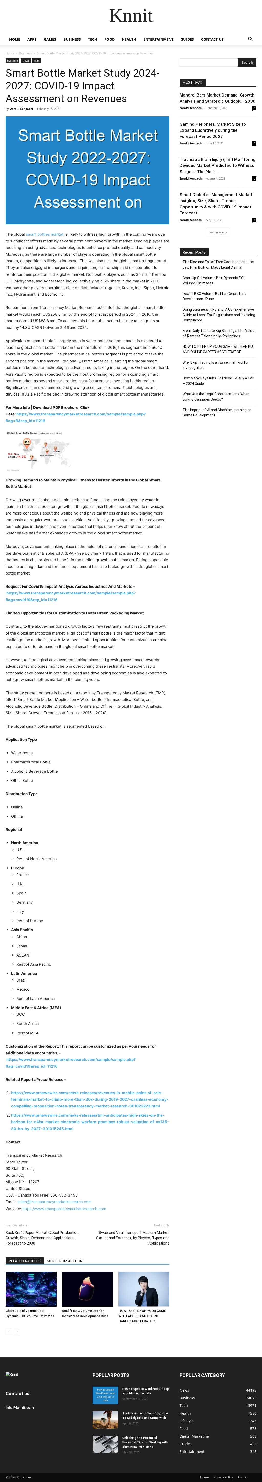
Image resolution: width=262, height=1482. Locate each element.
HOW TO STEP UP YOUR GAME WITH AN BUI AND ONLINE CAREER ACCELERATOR (142, 1316)
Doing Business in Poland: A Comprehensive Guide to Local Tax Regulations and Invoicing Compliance (219, 314)
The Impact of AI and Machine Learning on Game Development (217, 412)
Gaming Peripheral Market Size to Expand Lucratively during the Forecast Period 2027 (213, 130)
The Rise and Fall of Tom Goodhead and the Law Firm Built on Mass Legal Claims (218, 264)
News (25, 60)
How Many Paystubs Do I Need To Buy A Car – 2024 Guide (218, 381)
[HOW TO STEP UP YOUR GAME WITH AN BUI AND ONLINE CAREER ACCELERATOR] (143, 1289)
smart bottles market (44, 234)
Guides (187, 39)
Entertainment (158, 39)
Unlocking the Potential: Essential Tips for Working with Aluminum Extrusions (145, 1442)
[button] (250, 39)
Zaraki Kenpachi (21, 109)
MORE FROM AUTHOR (64, 1261)
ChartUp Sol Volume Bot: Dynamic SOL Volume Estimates (214, 280)
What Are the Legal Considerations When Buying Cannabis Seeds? (216, 396)
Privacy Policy (223, 1477)
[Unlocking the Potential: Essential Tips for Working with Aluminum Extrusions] (105, 1444)
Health (129, 39)
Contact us (212, 39)
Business (72, 39)
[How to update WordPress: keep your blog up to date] (105, 1395)
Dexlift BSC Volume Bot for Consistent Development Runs (214, 296)
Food (109, 39)
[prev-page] (9, 1331)
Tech (92, 39)
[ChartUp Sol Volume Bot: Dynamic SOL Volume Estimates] (31, 1289)
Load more (216, 232)
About (242, 1477)
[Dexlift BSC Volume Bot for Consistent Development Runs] (87, 1289)
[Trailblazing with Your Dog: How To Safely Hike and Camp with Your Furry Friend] (105, 1420)
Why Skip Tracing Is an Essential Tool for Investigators (216, 365)
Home (14, 39)
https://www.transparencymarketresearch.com (64, 1208)
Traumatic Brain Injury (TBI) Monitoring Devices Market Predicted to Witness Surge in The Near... (217, 165)
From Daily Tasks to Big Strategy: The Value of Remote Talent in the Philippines (218, 333)
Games (50, 39)
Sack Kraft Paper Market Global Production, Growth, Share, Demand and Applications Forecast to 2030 (42, 1238)
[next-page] (17, 1331)
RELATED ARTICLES (25, 1261)
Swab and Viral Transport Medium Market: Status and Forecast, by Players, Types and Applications (132, 1238)
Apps (32, 39)
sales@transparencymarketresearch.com (54, 1201)
